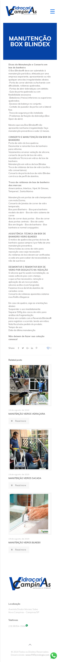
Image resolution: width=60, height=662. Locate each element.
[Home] (21, 16)
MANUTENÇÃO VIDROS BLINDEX (24, 542)
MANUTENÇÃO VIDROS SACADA (24, 478)
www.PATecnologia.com (37, 655)
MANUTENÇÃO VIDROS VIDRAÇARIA (26, 414)
